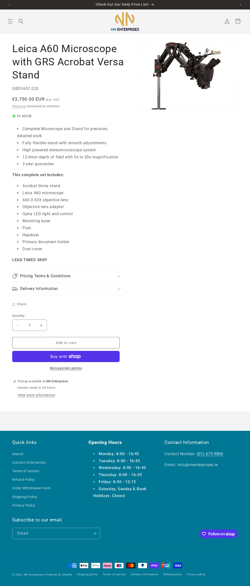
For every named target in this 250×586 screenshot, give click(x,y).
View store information (36, 395)
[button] (10, 21)
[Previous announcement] (9, 4)
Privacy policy (196, 574)
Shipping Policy (24, 497)
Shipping (18, 106)
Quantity (18, 315)
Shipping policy (87, 574)
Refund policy (172, 574)
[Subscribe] (94, 533)
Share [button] (22, 304)
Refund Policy (23, 479)
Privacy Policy (23, 505)
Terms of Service (25, 471)
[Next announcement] (240, 4)
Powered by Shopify (58, 574)
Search (18, 454)
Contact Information (29, 462)
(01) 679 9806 (210, 454)
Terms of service (114, 574)
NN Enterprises (34, 574)
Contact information (144, 574)
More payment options (66, 368)
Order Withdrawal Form (31, 488)
